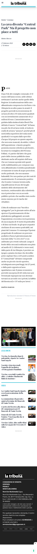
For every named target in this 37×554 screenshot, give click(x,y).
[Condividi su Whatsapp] (34, 44)
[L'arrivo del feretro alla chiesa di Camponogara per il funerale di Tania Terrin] (32, 408)
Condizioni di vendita (12, 482)
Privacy (6, 487)
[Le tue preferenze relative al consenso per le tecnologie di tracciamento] (33, 550)
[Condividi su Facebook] (23, 44)
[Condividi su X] (30, 44)
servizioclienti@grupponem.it (14, 524)
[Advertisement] (18, 12)
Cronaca (10, 20)
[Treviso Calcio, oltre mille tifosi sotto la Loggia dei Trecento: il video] (32, 424)
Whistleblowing (10, 489)
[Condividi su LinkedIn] (27, 44)
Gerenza (6, 484)
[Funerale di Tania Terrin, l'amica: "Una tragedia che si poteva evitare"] (32, 416)
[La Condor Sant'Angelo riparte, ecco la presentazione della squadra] (32, 392)
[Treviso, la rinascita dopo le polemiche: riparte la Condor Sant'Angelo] (32, 359)
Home (3, 20)
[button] (18, 336)
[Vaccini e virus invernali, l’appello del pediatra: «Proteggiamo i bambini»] (32, 368)
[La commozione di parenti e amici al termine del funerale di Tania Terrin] (32, 400)
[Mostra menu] (2, 3)
